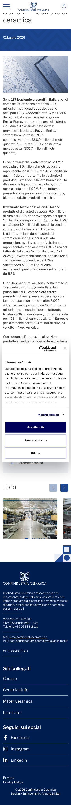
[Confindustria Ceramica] (33, 6)
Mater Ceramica (17, 701)
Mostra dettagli (48, 414)
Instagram (20, 749)
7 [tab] (42, 540)
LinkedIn (19, 760)
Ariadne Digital (51, 793)
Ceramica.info (15, 690)
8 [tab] (45, 540)
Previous (53, 488)
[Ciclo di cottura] (30, 518)
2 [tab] (31, 540)
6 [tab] (40, 540)
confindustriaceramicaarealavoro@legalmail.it (39, 640)
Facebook (20, 737)
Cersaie (10, 678)
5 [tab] (38, 540)
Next (64, 488)
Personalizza (33, 440)
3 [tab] (33, 540)
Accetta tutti (35, 427)
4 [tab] (35, 540)
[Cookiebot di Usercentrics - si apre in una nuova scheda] (41, 348)
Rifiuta (35, 453)
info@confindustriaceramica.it (28, 637)
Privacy (8, 778)
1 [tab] (26, 540)
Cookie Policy (13, 782)
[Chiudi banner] (65, 348)
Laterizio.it (12, 712)
